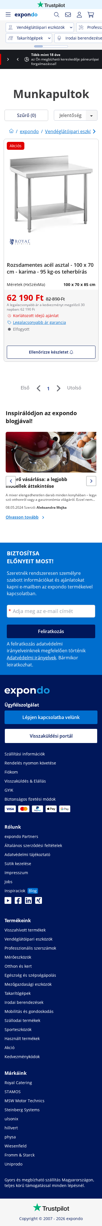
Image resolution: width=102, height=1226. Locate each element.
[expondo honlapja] (11, 131)
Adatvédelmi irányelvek (31, 658)
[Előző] (38, 388)
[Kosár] (90, 15)
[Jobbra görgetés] (97, 59)
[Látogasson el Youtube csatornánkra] (8, 902)
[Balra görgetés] (5, 59)
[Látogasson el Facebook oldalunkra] (18, 902)
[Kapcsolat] (68, 14)
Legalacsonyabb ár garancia (39, 322)
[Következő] (58, 388)
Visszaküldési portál (51, 736)
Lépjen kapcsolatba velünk (51, 717)
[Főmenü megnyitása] (8, 14)
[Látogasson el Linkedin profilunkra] (28, 902)
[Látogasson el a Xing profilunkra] (38, 902)
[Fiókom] (79, 15)
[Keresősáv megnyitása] (56, 15)
